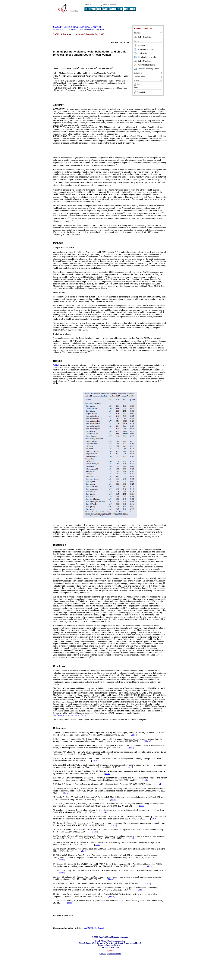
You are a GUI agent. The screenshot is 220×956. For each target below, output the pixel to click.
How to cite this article (147, 57)
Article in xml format (146, 49)
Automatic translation (146, 65)
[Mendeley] (135, 84)
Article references (145, 53)
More (139, 84)
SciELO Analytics (144, 37)
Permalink (141, 92)
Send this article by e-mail (148, 69)
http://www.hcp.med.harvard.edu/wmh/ (69, 715)
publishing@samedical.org (110, 954)
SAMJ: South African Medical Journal (77, 27)
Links (133, 735)
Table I (56, 365)
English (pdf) (143, 45)
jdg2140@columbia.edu (94, 928)
